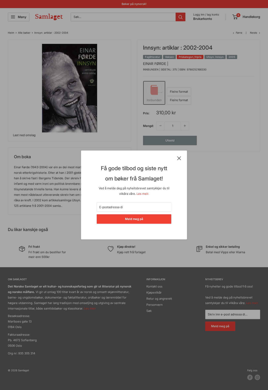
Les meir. (143, 194)
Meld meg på (134, 219)
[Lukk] (179, 158)
